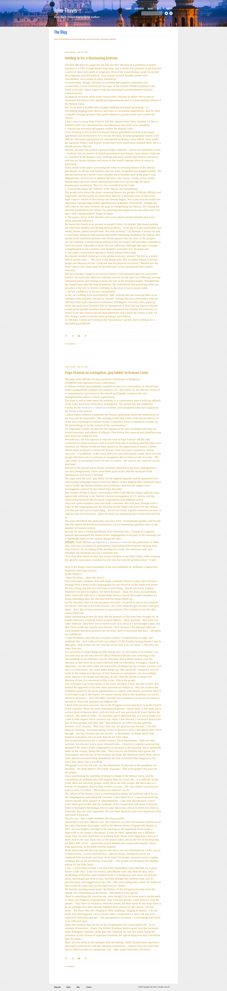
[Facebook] (171, 13)
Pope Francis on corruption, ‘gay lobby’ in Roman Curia (106, 372)
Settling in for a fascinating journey (91, 58)
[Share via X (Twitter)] (72, 335)
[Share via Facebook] (66, 335)
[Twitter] (166, 13)
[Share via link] (85, 335)
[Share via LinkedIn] (79, 335)
